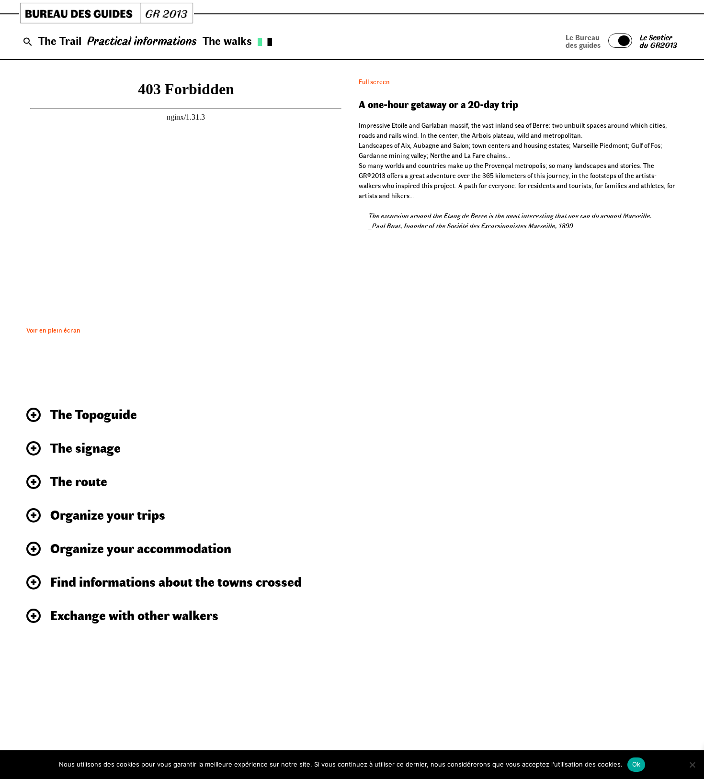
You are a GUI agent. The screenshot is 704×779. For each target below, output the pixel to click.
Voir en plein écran (53, 329)
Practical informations (142, 40)
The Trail (59, 40)
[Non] (692, 764)
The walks (227, 40)
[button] (28, 42)
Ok (636, 764)
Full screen (374, 81)
